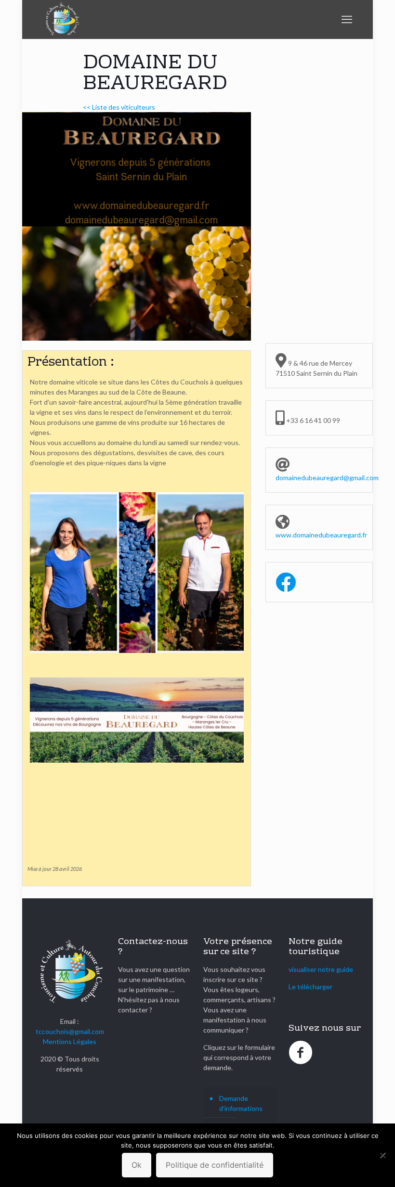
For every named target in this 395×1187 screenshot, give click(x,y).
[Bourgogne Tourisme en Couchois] (61, 19)
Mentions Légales (69, 1041)
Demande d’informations (241, 1103)
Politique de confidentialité (214, 1165)
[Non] (383, 1155)
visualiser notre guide (321, 969)
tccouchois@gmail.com (70, 1031)
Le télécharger (310, 987)
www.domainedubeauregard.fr (321, 535)
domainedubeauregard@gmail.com (327, 477)
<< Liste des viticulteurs (119, 107)
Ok (137, 1165)
